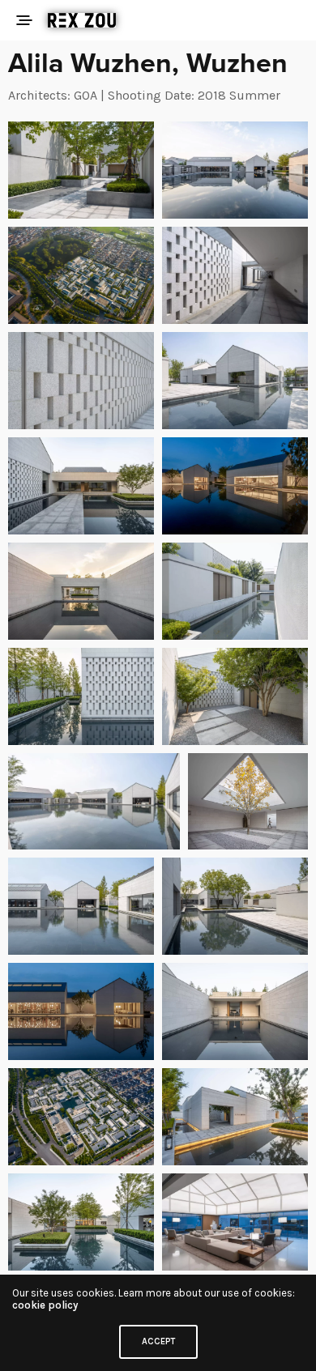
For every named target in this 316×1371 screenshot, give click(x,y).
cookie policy (45, 1305)
